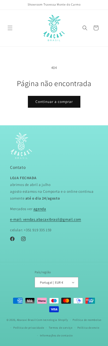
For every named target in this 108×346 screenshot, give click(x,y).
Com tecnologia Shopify (52, 320)
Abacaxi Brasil (26, 320)
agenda (39, 208)
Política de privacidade (28, 327)
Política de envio (88, 327)
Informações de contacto (56, 335)
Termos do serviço (61, 327)
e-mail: (16, 219)
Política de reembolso (87, 320)
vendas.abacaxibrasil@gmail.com (52, 219)
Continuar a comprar (54, 101)
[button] (10, 27)
